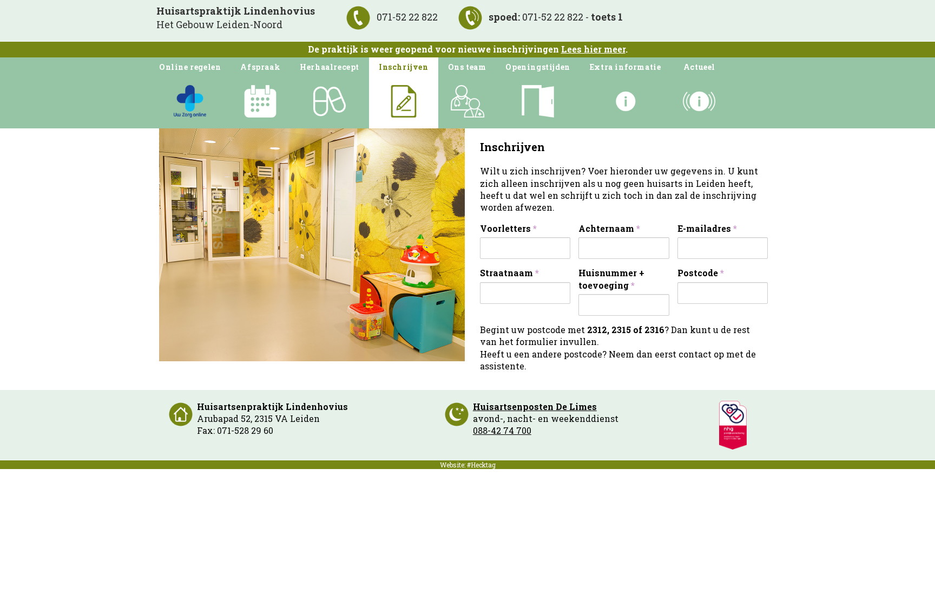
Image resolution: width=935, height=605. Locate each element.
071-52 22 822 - (556, 16)
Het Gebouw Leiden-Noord (235, 17)
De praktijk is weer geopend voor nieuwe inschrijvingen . (468, 49)
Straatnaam (509, 272)
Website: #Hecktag (468, 464)
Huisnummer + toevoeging (611, 278)
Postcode (700, 272)
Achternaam (609, 228)
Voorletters (508, 228)
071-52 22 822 (406, 16)
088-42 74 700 (502, 430)
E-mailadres (707, 228)
